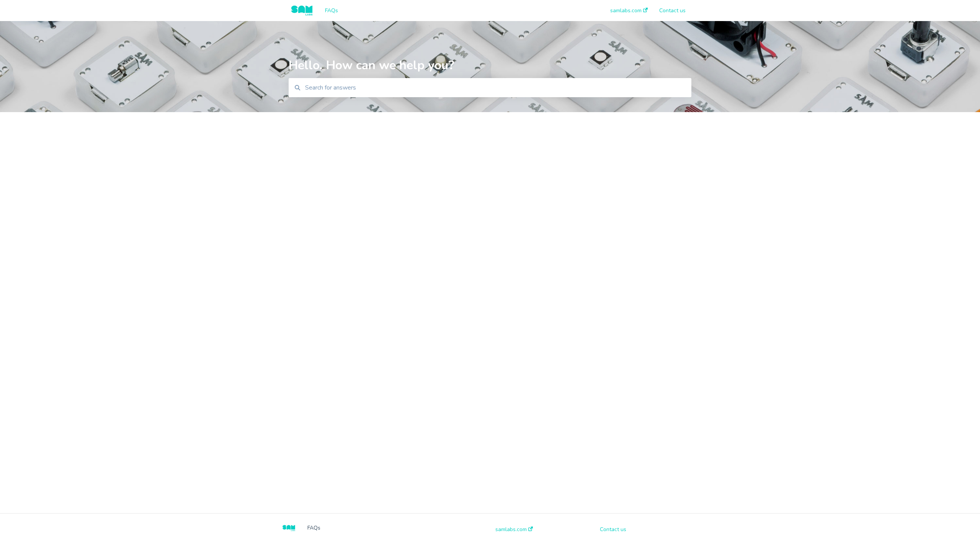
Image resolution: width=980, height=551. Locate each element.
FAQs (331, 10)
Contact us (613, 530)
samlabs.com (511, 530)
